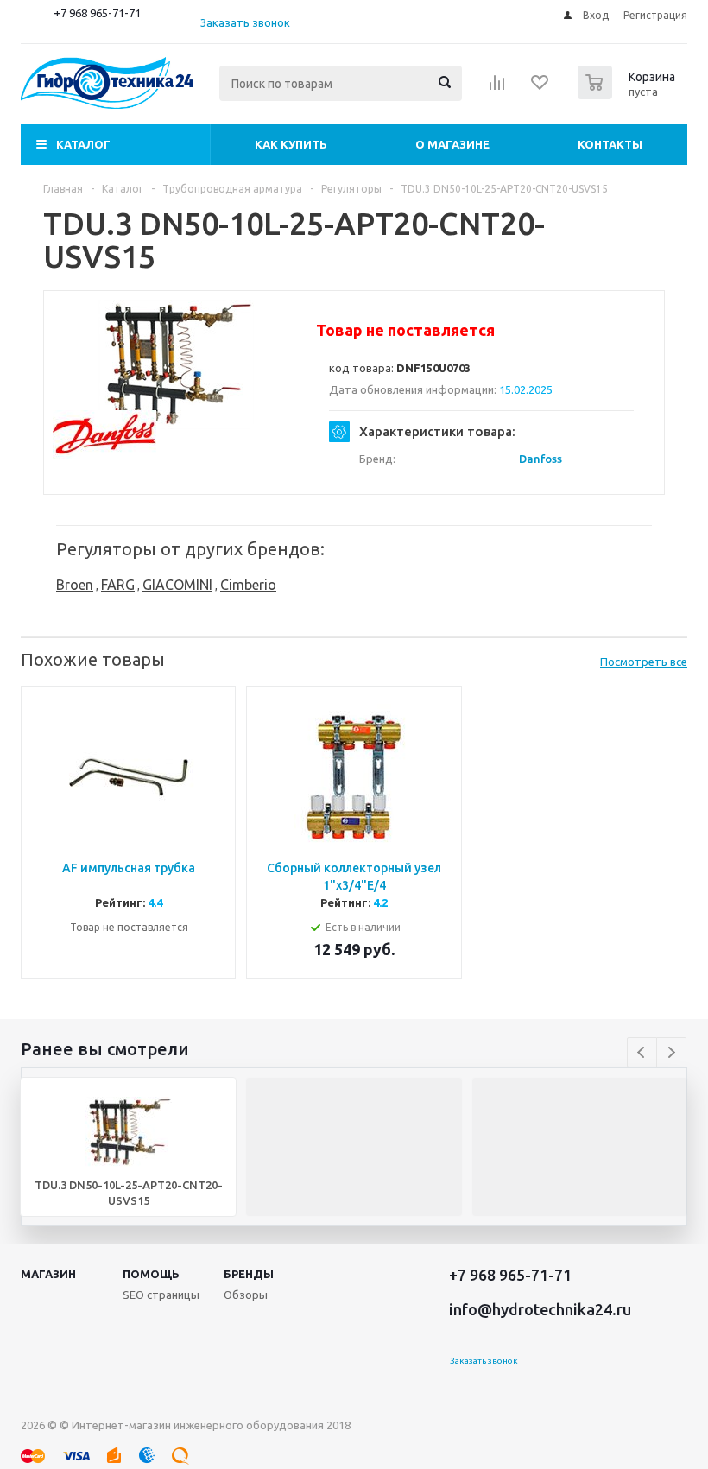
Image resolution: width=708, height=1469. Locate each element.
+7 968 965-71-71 (97, 13)
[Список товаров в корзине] (628, 94)
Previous (642, 1052)
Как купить (291, 144)
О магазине (452, 144)
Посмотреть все (643, 661)
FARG (118, 584)
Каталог (83, 144)
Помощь (151, 1274)
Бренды (249, 1274)
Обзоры (246, 1295)
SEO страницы (161, 1295)
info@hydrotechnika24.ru (540, 1309)
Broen (74, 584)
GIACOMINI (177, 584)
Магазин (48, 1274)
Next (671, 1052)
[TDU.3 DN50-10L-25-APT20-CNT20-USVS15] (176, 364)
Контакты (610, 144)
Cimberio (248, 584)
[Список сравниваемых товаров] (497, 88)
